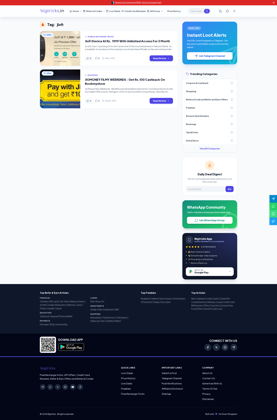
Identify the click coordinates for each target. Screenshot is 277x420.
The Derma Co (109, 317)
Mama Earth (95, 317)
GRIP (116, 309)
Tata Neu (44, 301)
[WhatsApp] (50, 387)
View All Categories (210, 148)
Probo (43, 308)
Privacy (206, 393)
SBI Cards (54, 301)
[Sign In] (234, 11)
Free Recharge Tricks (132, 393)
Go (229, 188)
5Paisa (73, 301)
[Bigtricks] (77, 368)
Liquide (50, 308)
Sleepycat (95, 321)
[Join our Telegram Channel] (273, 199)
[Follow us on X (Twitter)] (273, 221)
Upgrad (54, 316)
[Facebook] (207, 347)
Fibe (92, 301)
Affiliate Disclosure (172, 388)
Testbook (44, 316)
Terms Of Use (209, 388)
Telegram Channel (172, 378)
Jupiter (58, 308)
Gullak (51, 305)
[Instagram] (225, 347)
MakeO (117, 321)
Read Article (159, 58)
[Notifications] (227, 11)
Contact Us (208, 378)
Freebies (126, 388)
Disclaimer (208, 399)
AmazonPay (62, 324)
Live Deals (126, 383)
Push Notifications (172, 383)
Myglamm (145, 298)
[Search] (207, 11)
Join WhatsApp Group (212, 220)
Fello (100, 309)
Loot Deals (127, 373)
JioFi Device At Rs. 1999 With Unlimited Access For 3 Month (127, 41)
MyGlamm (122, 317)
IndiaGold (108, 309)
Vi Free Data (146, 302)
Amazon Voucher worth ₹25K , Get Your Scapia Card (138, 2)
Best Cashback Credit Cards (204, 298)
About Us (207, 373)
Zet (61, 301)
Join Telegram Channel (212, 55)
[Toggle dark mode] (220, 11)
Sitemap (166, 393)
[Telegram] (233, 347)
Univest (80, 301)
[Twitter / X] (216, 347)
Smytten (215, 305)
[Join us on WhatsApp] (273, 206)
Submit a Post (169, 373)
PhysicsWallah (65, 316)
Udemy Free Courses (161, 298)
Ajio (103, 321)
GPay (52, 324)
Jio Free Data (178, 298)
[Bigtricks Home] (52, 11)
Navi (67, 301)
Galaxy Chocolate (162, 302)
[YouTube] (73, 387)
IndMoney (71, 305)
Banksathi (60, 305)
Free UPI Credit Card (212, 308)
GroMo (43, 305)
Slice (98, 301)
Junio (79, 305)
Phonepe (44, 324)
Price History (128, 378)
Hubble (109, 321)
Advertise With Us (212, 383)
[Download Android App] (273, 214)
